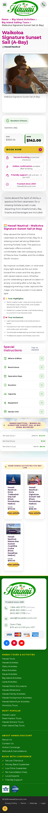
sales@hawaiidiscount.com (23, 618)
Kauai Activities (9, 674)
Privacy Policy (11, 803)
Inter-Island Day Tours (13, 725)
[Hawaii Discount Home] (20, 590)
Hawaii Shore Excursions (14, 686)
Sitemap (33, 803)
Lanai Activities (9, 682)
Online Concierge (11, 747)
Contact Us (7, 743)
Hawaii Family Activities (13, 694)
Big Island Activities (23, 19)
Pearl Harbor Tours (11, 718)
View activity (13, 513)
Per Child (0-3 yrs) (9, 441)
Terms (23, 803)
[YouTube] (22, 643)
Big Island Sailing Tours (15, 22)
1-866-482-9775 (22, 607)
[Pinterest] (14, 643)
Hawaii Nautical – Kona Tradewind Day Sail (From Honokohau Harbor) (13, 495)
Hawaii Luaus (8, 715)
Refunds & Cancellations (14, 751)
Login (43, 803)
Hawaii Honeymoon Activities (17, 697)
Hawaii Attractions (11, 690)
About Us (7, 739)
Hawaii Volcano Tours (12, 722)
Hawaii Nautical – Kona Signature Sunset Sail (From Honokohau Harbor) (35, 495)
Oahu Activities (9, 666)
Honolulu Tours (10, 705)
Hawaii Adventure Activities (15, 701)
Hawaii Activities (10, 662)
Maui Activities (9, 670)
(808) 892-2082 (21, 610)
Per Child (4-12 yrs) (9, 446)
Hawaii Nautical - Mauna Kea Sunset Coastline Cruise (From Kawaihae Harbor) (13, 546)
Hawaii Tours (8, 658)
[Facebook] (7, 643)
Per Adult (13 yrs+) (9, 436)
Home (5, 19)
